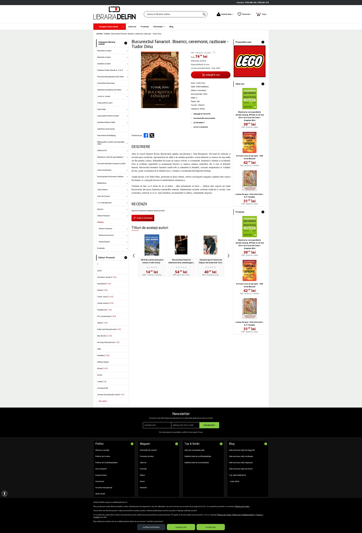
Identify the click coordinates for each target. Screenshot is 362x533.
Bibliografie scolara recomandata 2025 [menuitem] (110, 143)
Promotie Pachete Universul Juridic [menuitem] (111, 163)
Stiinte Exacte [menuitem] (104, 242)
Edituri (142, 475)
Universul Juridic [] (106, 277)
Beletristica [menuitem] (101, 183)
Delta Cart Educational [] (108, 329)
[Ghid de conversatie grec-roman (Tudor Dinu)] (152, 245)
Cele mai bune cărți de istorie (240, 469)
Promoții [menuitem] (145, 27)
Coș (262, 13)
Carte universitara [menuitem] (104, 170)
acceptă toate (211, 527)
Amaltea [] (103, 355)
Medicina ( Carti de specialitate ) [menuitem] (110, 157)
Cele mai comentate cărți (194, 450)
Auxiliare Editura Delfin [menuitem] (106, 122)
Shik (99, 349)
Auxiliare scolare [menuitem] (104, 64)
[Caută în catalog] (204, 14)
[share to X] (152, 135)
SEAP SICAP (100, 494)
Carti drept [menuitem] (101, 109)
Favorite (246, 14)
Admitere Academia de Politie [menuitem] (109, 90)
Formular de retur (147, 456)
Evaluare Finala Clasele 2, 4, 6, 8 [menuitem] (110, 70)
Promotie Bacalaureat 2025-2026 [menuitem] (110, 77)
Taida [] (101, 382)
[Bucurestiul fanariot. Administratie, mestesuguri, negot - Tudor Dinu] (181, 245)
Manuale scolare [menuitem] (104, 57)
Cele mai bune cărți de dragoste (242, 450)
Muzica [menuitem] (100, 209)
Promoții (143, 469)
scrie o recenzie (200, 127)
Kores (99, 375)
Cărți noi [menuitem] (132, 27)
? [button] (214, 52)
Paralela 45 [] (104, 310)
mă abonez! (209, 425)
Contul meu (226, 14)
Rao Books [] (104, 336)
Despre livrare (100, 475)
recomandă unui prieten (204, 118)
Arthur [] (102, 323)
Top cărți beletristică (237, 475)
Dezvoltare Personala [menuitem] (106, 83)
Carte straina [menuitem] (102, 189)
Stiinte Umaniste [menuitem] (105, 228)
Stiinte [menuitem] (100, 222)
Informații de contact (148, 450)
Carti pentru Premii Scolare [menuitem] (108, 116)
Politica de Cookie (242, 506)
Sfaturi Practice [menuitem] (103, 216)
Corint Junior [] (105, 297)
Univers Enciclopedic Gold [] (110, 395)
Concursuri (99, 481)
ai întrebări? (199, 123)
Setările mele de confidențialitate (197, 456)
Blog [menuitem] (171, 27)
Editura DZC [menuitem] (102, 150)
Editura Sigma (103, 362)
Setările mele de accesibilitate (196, 462)
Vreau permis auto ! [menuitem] (105, 103)
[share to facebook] (146, 135)
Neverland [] (104, 284)
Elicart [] (102, 368)
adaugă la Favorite (201, 114)
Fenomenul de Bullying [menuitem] (106, 135)
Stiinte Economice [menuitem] (106, 235)
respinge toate (181, 527)
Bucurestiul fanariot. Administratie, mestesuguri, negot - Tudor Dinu (181, 262)
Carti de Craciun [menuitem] (103, 196)
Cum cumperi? (101, 469)
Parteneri (143, 488)
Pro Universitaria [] (106, 316)
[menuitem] (109, 26)
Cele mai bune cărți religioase (241, 462)
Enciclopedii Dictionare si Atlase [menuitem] (110, 177)
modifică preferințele (151, 527)
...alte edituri (102, 401)
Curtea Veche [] (105, 303)
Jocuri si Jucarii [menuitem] (103, 96)
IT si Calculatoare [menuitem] (104, 203)
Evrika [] (102, 290)
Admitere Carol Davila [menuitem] (106, 129)
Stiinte (202, 109)
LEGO (99, 271)
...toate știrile (234, 481)
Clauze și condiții (102, 450)
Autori (142, 481)
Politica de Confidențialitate (243, 514)
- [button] (126, 43)
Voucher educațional (103, 488)
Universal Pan (102, 388)
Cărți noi (143, 462)
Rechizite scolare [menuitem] (104, 51)
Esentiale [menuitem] (101, 248)
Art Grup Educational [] (108, 342)
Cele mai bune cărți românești (241, 456)
